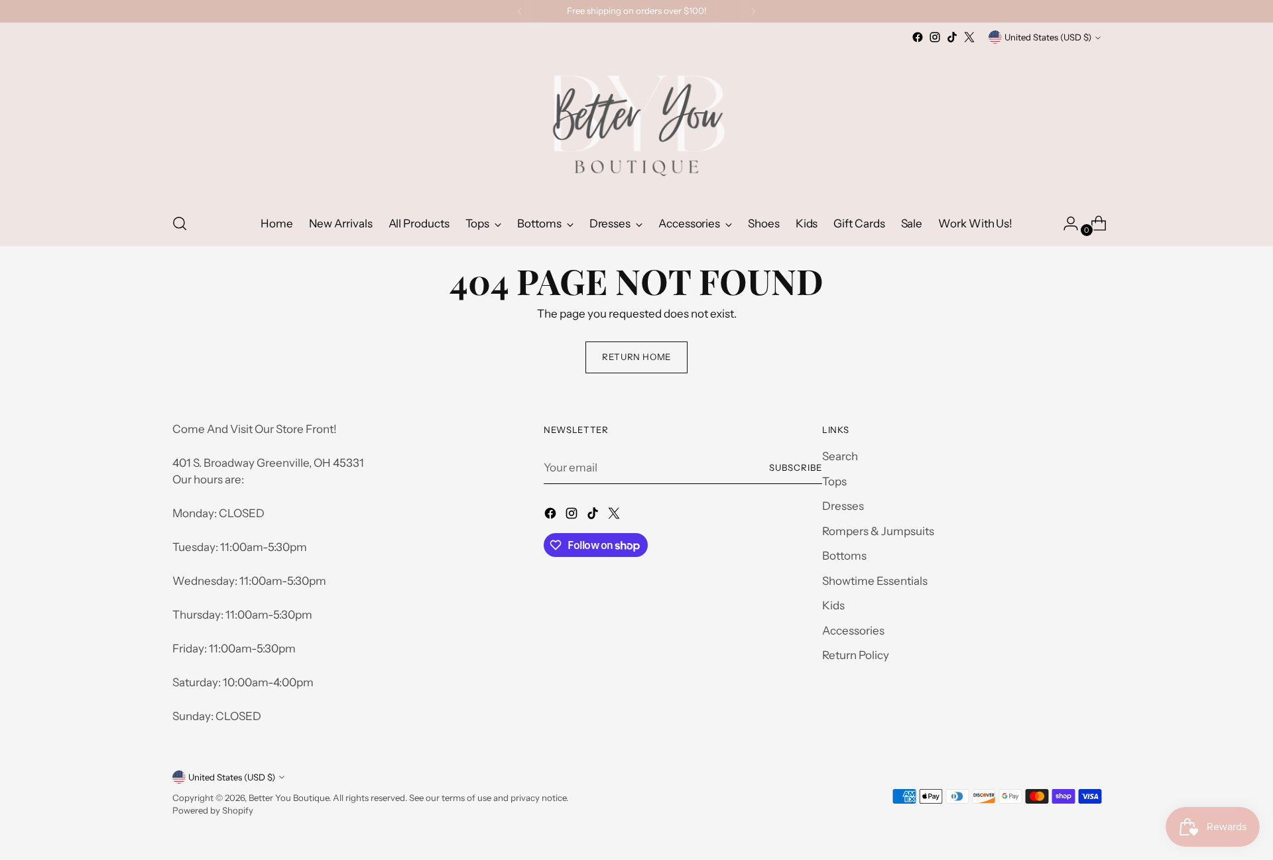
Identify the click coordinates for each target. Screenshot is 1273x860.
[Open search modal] (179, 223)
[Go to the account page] (1065, 223)
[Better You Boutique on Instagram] (935, 37)
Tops (834, 481)
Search (840, 456)
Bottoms (844, 555)
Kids (833, 605)
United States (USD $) (1047, 37)
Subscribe (795, 467)
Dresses (843, 506)
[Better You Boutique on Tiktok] (952, 37)
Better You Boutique (289, 797)
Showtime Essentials (875, 580)
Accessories (853, 630)
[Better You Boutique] (636, 123)
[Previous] (519, 11)
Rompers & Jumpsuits (878, 531)
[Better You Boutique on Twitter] (969, 37)
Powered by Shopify (212, 810)
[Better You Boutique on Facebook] (918, 37)
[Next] (753, 11)
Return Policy (855, 655)
